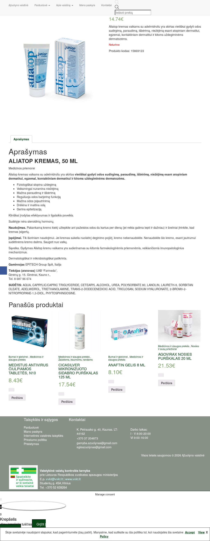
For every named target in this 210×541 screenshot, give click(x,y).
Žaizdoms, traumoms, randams (75, 359)
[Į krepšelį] (11, 390)
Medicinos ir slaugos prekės (74, 356)
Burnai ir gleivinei (18, 356)
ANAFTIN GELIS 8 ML (126, 364)
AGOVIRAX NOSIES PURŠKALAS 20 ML (175, 356)
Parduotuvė (41, 5)
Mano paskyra (87, 5)
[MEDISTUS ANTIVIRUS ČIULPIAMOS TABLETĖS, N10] (30, 331)
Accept (190, 532)
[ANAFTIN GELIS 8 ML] (129, 331)
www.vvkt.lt (73, 479)
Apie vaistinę (63, 5)
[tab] (21, 139)
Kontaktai (106, 5)
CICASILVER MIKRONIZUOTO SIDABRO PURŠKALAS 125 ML (78, 370)
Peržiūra (17, 398)
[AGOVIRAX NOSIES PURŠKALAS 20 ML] (179, 326)
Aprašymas (21, 139)
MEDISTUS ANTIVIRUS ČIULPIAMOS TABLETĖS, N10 (28, 369)
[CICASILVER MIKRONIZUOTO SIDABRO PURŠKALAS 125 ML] (79, 331)
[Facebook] (3, 270)
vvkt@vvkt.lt (54, 479)
